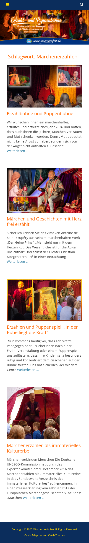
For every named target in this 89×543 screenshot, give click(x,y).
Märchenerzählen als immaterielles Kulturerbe (44, 448)
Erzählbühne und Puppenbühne (40, 113)
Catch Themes (56, 535)
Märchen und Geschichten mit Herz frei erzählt (44, 221)
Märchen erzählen (43, 529)
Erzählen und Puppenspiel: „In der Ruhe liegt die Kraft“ (42, 329)
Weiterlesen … (18, 151)
